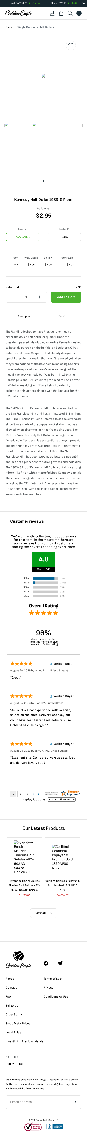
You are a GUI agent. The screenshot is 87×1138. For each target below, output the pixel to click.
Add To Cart (66, 297)
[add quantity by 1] (39, 297)
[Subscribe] (74, 1102)
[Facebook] (48, 963)
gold (45, 1079)
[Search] (70, 13)
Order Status (14, 1014)
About (10, 979)
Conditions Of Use (56, 996)
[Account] (52, 13)
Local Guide (13, 1032)
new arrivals (43, 1084)
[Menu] (79, 13)
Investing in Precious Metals (24, 1041)
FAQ (8, 996)
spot (25, 1084)
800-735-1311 (15, 1064)
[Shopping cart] (61, 13)
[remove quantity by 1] (13, 297)
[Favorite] (71, 45)
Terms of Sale (53, 979)
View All (40, 913)
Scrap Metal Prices (18, 1023)
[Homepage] (18, 13)
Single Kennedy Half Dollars (35, 27)
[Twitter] (62, 963)
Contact (11, 988)
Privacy (48, 988)
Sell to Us (12, 1005)
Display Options (33, 799)
